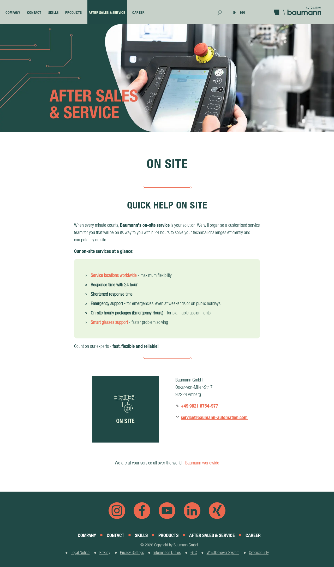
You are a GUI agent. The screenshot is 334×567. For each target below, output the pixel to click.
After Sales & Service (107, 12)
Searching (222, 14)
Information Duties (167, 552)
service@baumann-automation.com (214, 417)
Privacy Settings (132, 552)
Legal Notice (80, 552)
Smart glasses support (109, 322)
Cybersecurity (259, 552)
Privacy (104, 552)
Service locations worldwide (114, 275)
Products (73, 12)
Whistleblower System (223, 552)
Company (12, 12)
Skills (53, 12)
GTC (193, 552)
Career (138, 12)
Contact (34, 12)
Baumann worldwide (202, 462)
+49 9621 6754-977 (199, 406)
